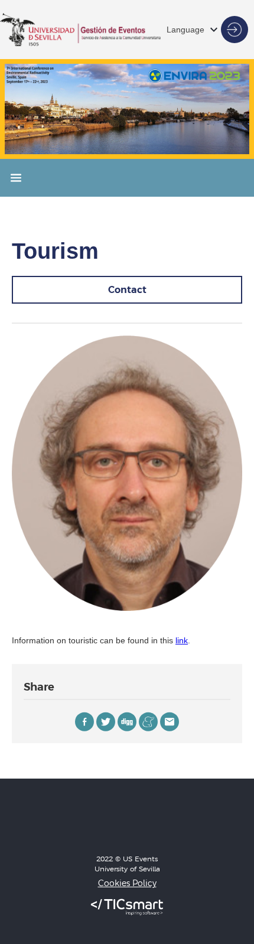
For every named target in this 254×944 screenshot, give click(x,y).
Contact (127, 289)
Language (185, 29)
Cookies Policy (127, 883)
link (181, 640)
